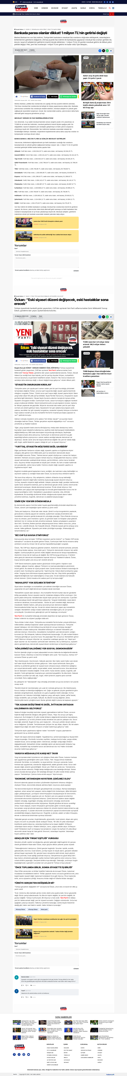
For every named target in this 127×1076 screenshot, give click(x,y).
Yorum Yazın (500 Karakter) (23, 255)
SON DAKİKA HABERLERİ (87, 1057)
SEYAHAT (66, 1062)
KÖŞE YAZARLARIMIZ (52, 1047)
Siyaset (27, 296)
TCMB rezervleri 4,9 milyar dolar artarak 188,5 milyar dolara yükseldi (96, 344)
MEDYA (66, 1057)
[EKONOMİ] (97, 91)
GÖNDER (76, 271)
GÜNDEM (100, 1050)
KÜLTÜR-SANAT (68, 1050)
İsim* (16, 248)
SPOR (99, 1057)
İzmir (40, 316)
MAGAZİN (66, 1047)
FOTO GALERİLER (38, 2)
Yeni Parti (52, 370)
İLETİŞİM (88, 2)
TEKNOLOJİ (67, 1055)
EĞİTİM (65, 1052)
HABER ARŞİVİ (84, 1055)
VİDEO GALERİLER (27, 2)
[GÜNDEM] (97, 360)
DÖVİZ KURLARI (51, 1057)
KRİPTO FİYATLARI (52, 1062)
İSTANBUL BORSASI (52, 1055)
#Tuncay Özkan (20, 909)
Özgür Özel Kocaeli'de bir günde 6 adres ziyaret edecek (104, 384)
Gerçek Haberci (20, 29)
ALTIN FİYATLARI (51, 1060)
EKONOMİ (100, 1060)
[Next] (113, 14)
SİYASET (100, 1052)
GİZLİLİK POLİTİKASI (86, 1050)
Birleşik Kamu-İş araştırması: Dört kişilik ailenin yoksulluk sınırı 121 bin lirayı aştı (97, 105)
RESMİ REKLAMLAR (97, 2)
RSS (16, 1074)
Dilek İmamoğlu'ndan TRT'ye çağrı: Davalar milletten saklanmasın (103, 115)
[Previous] (110, 14)
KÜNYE (83, 2)
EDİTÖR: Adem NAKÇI (36, 100)
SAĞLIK (99, 1062)
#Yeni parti (44, 909)
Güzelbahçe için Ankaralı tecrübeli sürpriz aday (104, 123)
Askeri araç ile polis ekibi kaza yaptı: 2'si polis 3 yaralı (30, 14)
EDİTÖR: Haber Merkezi (37, 364)
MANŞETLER (50, 1052)
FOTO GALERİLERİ (51, 1050)
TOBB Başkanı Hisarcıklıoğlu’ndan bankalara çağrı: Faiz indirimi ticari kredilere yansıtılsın (97, 373)
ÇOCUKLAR (67, 1060)
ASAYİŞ (100, 1055)
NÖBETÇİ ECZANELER (52, 1064)
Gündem (28, 29)
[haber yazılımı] (110, 1074)
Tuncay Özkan (28, 373)
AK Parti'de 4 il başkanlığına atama (102, 392)
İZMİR (99, 1047)
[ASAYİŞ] (97, 64)
